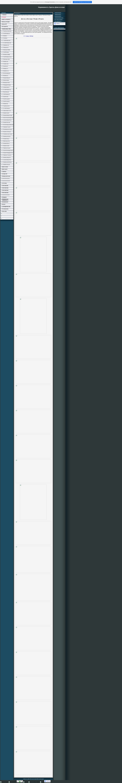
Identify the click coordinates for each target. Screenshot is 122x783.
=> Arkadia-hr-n (5, 68)
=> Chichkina (4, 38)
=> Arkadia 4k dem (5, 145)
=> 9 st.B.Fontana (5, 52)
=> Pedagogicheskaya (6, 84)
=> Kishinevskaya (5, 80)
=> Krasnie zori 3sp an (6, 131)
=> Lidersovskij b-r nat (6, 110)
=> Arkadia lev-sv (5, 70)
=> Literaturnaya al (5, 87)
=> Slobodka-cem (5, 45)
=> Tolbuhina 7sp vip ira (6, 155)
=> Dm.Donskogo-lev (6, 73)
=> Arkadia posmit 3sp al (7, 162)
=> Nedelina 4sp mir (6, 164)
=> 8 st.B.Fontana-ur (6, 33)
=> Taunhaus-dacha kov (6, 31)
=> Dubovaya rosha (6, 59)
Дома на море (29, 15)
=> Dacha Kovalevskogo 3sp (7, 117)
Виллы (19, 15)
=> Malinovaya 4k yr (6, 141)
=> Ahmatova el (5, 75)
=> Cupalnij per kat (5, 106)
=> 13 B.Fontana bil (6, 94)
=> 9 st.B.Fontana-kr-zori (7, 56)
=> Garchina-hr (5, 66)
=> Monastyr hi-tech (6, 82)
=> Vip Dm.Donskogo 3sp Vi (7, 150)
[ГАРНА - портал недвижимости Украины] (57, 24)
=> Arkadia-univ (5, 61)
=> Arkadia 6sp (5, 103)
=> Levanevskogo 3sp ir (6, 159)
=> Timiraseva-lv (5, 47)
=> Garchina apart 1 (6, 101)
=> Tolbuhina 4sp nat (6, 148)
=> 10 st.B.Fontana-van (6, 42)
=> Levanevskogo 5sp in (7, 120)
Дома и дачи (35, 15)
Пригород (45, 15)
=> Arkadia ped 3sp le (6, 136)
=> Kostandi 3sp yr (5, 138)
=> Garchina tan (5, 96)
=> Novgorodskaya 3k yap (7, 115)
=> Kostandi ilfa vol (5, 143)
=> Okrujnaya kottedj (6, 49)
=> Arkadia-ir (4, 35)
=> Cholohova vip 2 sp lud (7, 134)
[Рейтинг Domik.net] (26, 782)
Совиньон (40, 15)
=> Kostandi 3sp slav (6, 122)
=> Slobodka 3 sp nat (6, 127)
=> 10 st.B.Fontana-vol (6, 89)
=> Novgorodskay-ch (6, 77)
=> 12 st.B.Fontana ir (6, 108)
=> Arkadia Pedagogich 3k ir (7, 152)
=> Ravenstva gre (5, 92)
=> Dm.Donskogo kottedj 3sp (7, 124)
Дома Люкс (24, 15)
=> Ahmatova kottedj (6, 54)
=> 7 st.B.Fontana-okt (6, 40)
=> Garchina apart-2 (6, 99)
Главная (16, 15)
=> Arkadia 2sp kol (5, 113)
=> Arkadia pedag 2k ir (6, 157)
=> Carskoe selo (5, 63)
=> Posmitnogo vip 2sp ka (7, 129)
